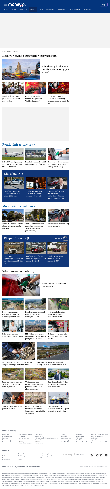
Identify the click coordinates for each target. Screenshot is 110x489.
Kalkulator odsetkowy (96, 436)
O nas (4, 454)
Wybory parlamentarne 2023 (98, 442)
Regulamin (21, 454)
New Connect (94, 438)
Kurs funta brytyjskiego (25, 434)
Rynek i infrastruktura (17, 144)
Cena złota (22, 436)
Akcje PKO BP (39, 436)
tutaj (42, 485)
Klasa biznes (12, 174)
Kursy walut (5, 434)
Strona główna (6, 51)
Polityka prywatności (24, 456)
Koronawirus (22, 440)
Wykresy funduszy (24, 438)
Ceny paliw (79, 434)
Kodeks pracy (65, 440)
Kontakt (4, 458)
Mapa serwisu (6, 460)
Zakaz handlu (80, 436)
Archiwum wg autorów (46, 456)
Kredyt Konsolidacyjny (25, 443)
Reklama (4, 456)
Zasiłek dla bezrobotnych (42, 440)
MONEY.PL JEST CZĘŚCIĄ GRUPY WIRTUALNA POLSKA (21, 467)
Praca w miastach (7, 442)
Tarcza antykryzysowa (8, 440)
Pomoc (20, 460)
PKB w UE (79, 438)
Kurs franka (38, 434)
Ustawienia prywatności (25, 458)
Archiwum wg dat (45, 454)
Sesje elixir (64, 436)
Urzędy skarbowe (66, 438)
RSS (41, 458)
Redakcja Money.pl (81, 442)
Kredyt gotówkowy (40, 443)
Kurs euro (5, 438)
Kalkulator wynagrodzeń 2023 (99, 434)
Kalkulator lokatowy (67, 442)
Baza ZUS (79, 440)
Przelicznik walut (7, 436)
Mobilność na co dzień (17, 206)
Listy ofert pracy (94, 440)
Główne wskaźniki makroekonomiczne (46, 438)
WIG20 (63, 434)
